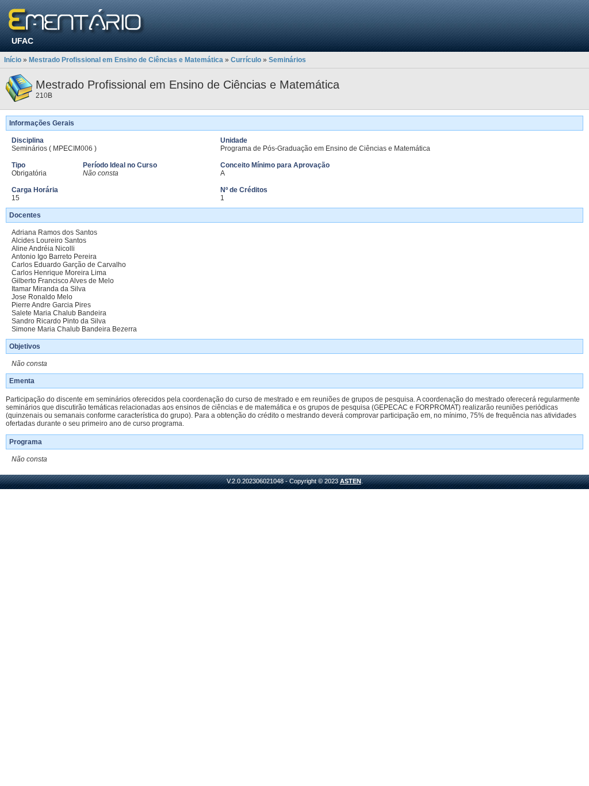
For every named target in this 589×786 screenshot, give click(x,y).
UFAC (22, 40)
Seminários (287, 60)
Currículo (246, 60)
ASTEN (350, 481)
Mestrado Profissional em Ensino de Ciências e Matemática (126, 60)
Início (12, 60)
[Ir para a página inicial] (77, 22)
